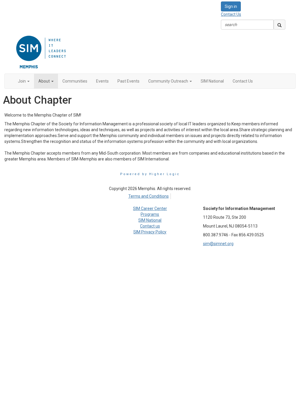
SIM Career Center (150, 208)
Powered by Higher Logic (150, 174)
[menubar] (149, 195)
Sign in (231, 6)
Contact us (150, 226)
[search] (279, 25)
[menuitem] (149, 195)
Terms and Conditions (148, 196)
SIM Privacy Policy (149, 232)
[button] (23, 81)
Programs (150, 214)
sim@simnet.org (218, 243)
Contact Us (231, 14)
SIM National (149, 220)
